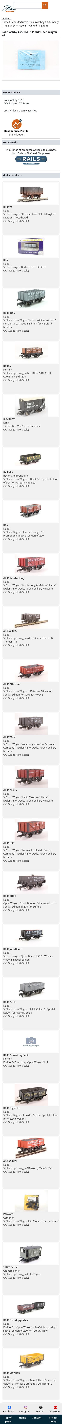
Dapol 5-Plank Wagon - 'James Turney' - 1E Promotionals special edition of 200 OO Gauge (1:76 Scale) (23, 532)
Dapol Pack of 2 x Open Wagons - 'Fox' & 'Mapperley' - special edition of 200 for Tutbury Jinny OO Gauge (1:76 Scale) (30, 1327)
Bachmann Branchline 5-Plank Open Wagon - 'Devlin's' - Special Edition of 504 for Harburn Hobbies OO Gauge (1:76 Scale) (30, 479)
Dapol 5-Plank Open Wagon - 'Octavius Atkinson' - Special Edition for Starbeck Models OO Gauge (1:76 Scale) (28, 691)
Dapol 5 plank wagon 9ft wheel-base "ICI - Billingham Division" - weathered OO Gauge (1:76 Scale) (29, 214)
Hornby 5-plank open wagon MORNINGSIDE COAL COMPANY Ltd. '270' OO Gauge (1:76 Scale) (27, 373)
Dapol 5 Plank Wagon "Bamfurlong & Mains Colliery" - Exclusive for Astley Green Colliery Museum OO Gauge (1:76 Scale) (30, 585)
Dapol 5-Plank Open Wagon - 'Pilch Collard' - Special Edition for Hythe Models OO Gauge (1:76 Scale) (29, 1009)
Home (22, 1417)
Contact (36, 1417)
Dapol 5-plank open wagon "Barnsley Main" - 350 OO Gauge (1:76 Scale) (27, 1166)
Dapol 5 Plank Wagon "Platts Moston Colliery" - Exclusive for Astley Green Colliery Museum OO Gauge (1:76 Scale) (28, 797)
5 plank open (16, 132)
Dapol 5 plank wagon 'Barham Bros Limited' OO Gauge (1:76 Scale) (24, 265)
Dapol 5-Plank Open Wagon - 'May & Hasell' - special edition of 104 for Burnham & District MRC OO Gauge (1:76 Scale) (29, 1380)
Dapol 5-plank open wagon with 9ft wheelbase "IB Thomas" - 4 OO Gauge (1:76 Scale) (28, 638)
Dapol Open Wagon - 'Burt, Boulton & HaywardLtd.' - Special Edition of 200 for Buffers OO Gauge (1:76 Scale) (29, 903)
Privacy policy (53, 1419)
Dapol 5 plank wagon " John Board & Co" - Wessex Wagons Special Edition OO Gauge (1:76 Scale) (28, 956)
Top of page (8, 1419)
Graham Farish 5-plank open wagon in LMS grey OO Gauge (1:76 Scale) (22, 1272)
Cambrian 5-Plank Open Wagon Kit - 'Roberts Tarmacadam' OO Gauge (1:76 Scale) (31, 1219)
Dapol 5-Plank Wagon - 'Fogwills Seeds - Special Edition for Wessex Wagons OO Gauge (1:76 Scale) (30, 1115)
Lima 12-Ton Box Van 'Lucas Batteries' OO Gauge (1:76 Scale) (21, 424)
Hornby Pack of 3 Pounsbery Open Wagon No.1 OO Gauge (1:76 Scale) (25, 1060)
